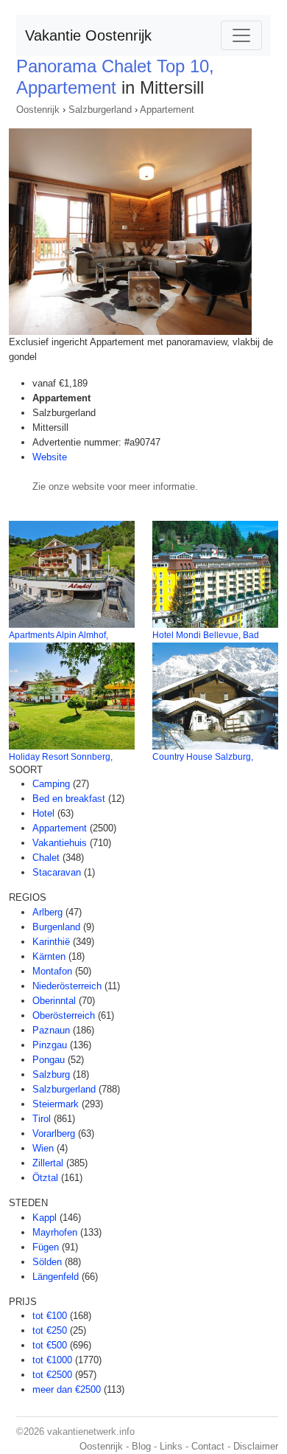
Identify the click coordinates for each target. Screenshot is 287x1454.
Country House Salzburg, (202, 757)
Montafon (52, 971)
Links (171, 1446)
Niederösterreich (67, 985)
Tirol (41, 1118)
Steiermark (55, 1103)
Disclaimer (255, 1446)
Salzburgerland (100, 109)
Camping (51, 783)
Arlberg (47, 912)
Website (49, 457)
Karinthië (51, 941)
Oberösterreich (63, 1015)
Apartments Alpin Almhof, (58, 635)
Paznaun (51, 1030)
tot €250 (49, 1330)
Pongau (48, 1059)
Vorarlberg (53, 1133)
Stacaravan (56, 872)
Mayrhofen (54, 1232)
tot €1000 (52, 1359)
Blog (141, 1446)
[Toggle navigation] (241, 35)
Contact (207, 1446)
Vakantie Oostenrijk (88, 35)
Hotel (43, 813)
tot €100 (49, 1315)
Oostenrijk (38, 109)
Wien (43, 1148)
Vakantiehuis (59, 842)
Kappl (44, 1217)
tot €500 (49, 1345)
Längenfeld (55, 1276)
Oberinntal (54, 1000)
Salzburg (51, 1074)
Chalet (46, 857)
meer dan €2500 (66, 1389)
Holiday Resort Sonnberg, (61, 757)
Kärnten (48, 956)
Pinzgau (49, 1044)
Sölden (47, 1261)
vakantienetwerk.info (91, 1431)
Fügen (45, 1247)
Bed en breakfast (68, 798)
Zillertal (47, 1163)
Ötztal (45, 1177)
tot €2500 (52, 1374)
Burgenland (56, 926)
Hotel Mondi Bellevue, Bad (205, 635)
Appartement (167, 109)
